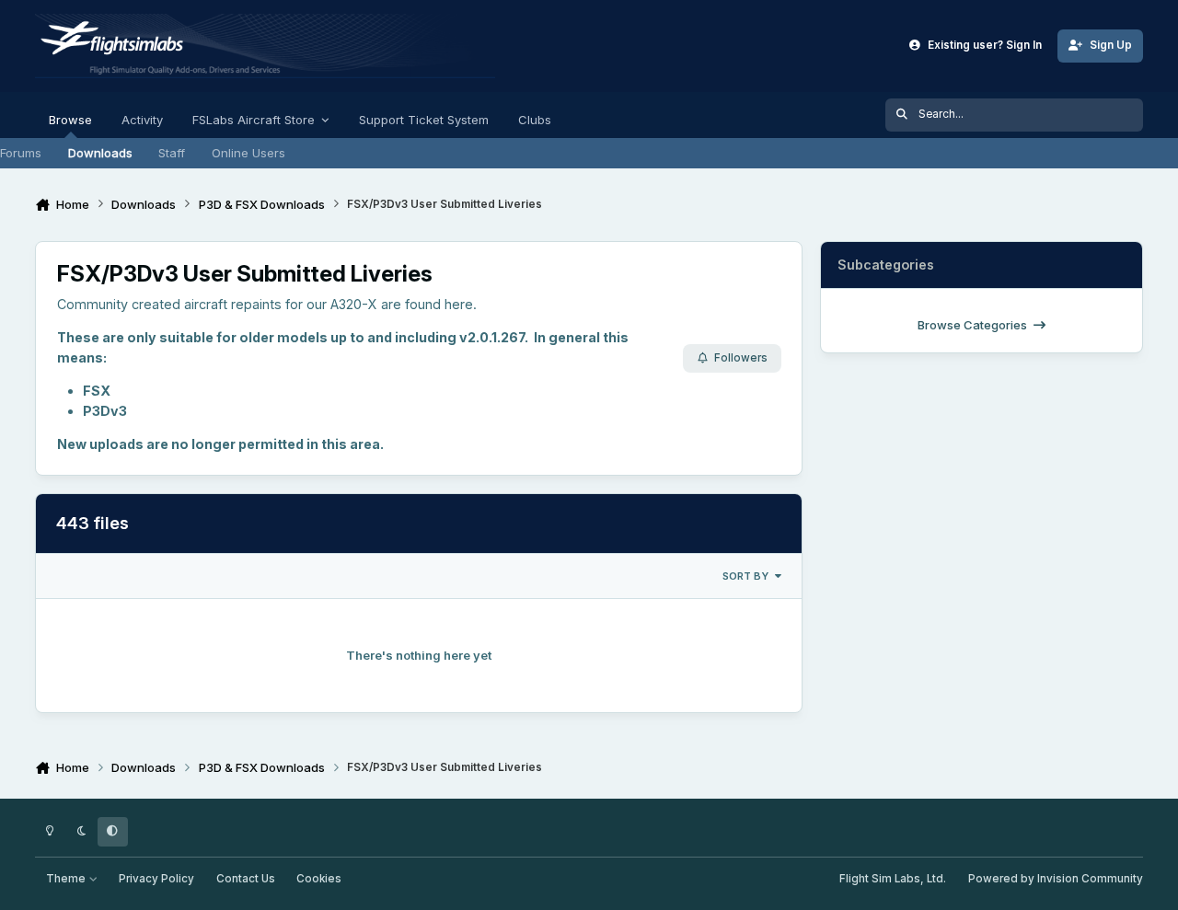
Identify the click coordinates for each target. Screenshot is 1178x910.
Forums (20, 152)
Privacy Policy (156, 878)
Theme (67, 878)
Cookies (318, 878)
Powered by (1055, 878)
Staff (171, 152)
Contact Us (245, 878)
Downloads (100, 152)
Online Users (248, 152)
